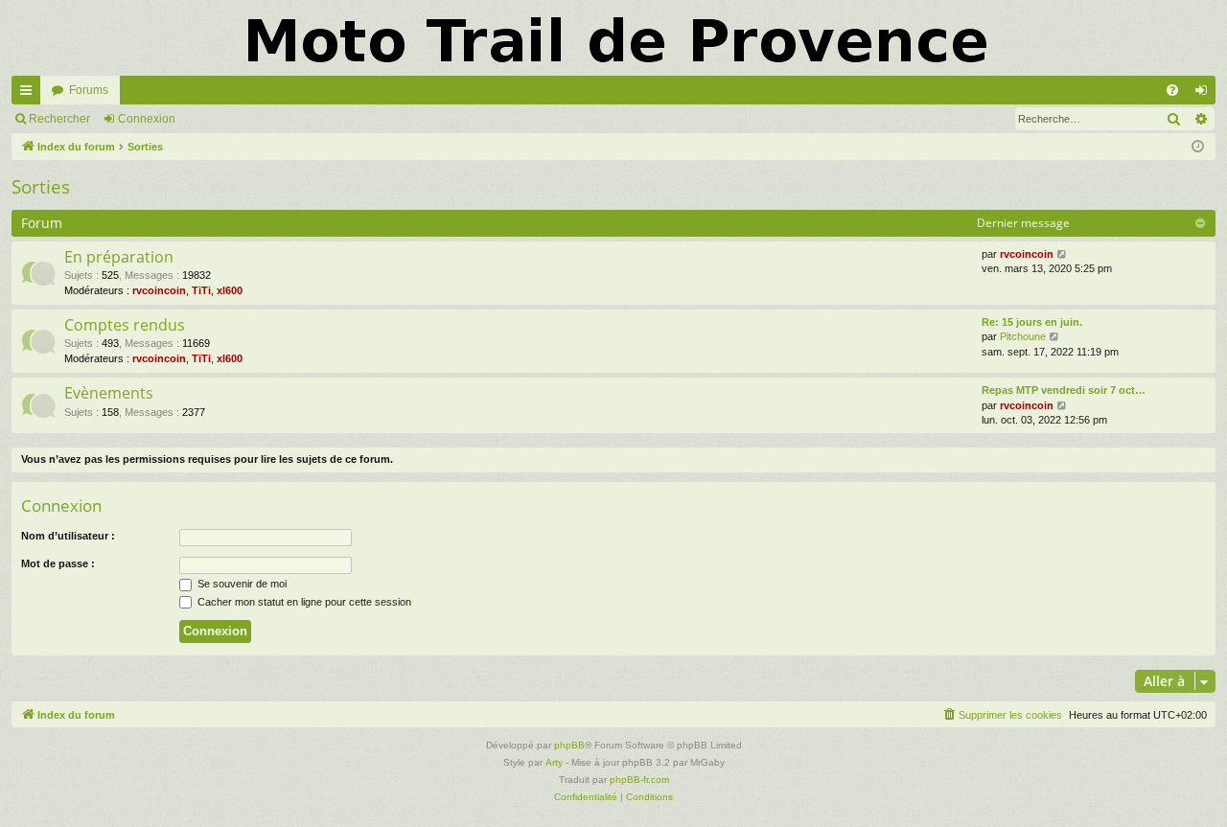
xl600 (230, 290)
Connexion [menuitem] (1204, 93)
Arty (554, 762)
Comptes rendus (124, 324)
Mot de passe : (58, 563)
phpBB (569, 745)
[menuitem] (1172, 90)
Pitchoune (1023, 336)
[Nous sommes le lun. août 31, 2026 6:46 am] (1198, 147)
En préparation (119, 256)
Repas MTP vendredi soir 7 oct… (1064, 390)
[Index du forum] (613, 38)
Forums (88, 90)
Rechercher (59, 119)
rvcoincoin (159, 290)
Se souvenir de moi (241, 583)
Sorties (41, 186)
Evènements (108, 392)
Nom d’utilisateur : (68, 535)
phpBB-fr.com (639, 779)
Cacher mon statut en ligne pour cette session (303, 602)
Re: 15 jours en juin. (1032, 322)
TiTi (201, 290)
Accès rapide (29, 93)
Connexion (146, 119)
